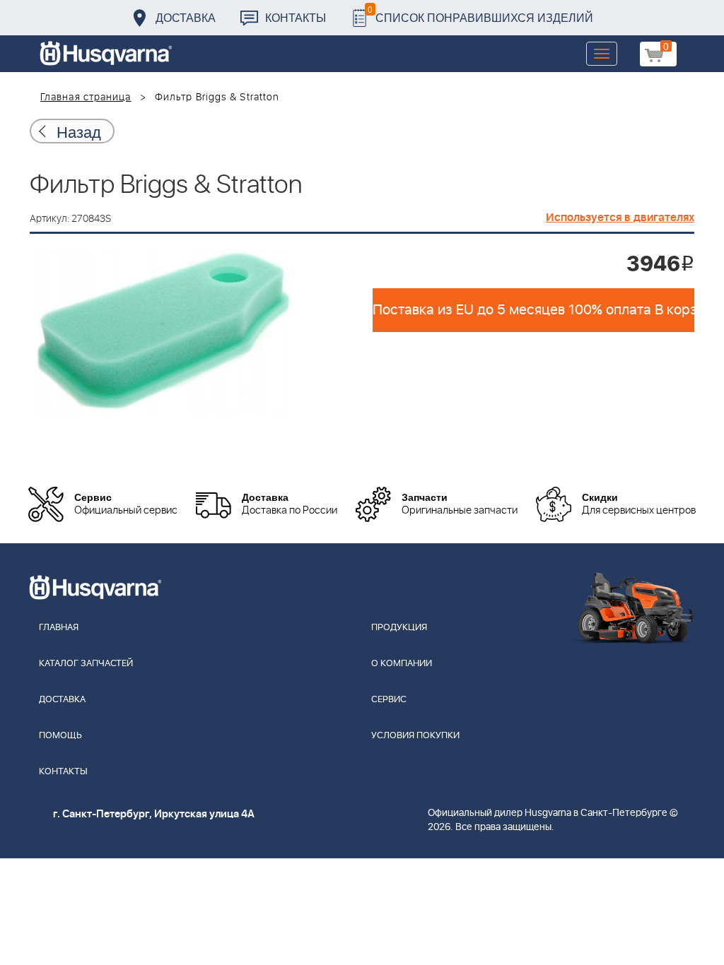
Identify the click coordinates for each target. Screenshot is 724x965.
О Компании (401, 663)
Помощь (60, 735)
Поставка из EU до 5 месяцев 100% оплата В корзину (533, 310)
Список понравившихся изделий (480, 14)
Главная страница (86, 97)
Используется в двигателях (620, 217)
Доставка (186, 17)
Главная (58, 627)
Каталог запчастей (86, 663)
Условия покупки (415, 735)
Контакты (295, 17)
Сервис (389, 699)
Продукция (399, 627)
